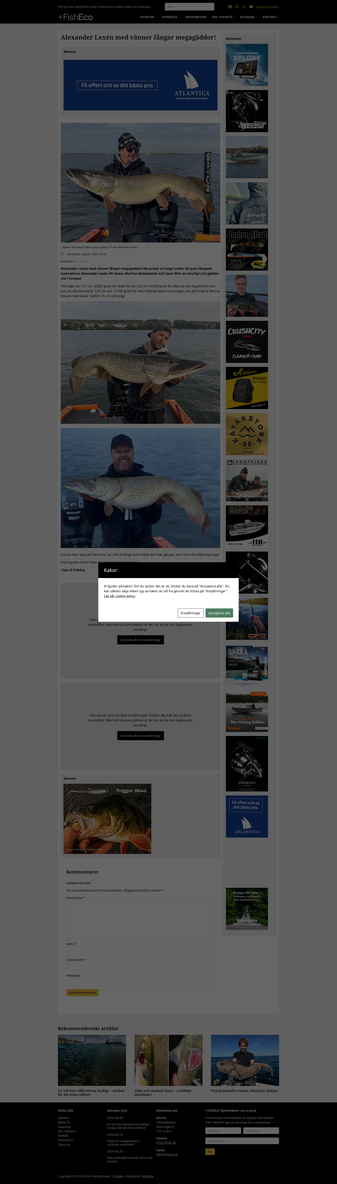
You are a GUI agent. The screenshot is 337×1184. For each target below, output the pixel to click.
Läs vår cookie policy (119, 596)
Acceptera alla (219, 613)
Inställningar (190, 613)
